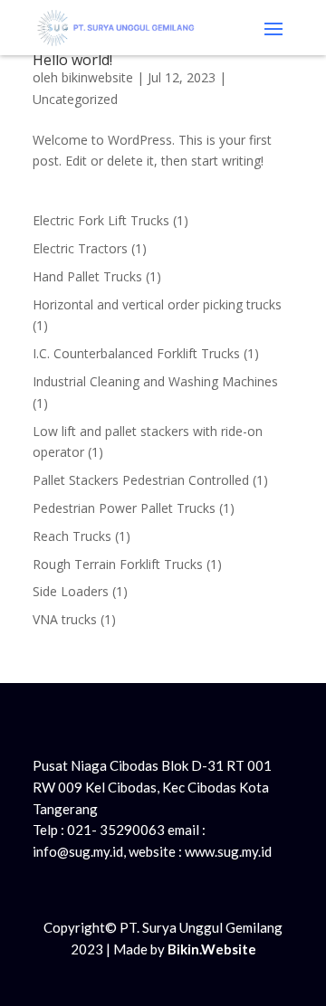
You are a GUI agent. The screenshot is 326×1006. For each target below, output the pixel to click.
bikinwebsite (97, 77)
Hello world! (72, 60)
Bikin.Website (212, 949)
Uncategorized (75, 99)
